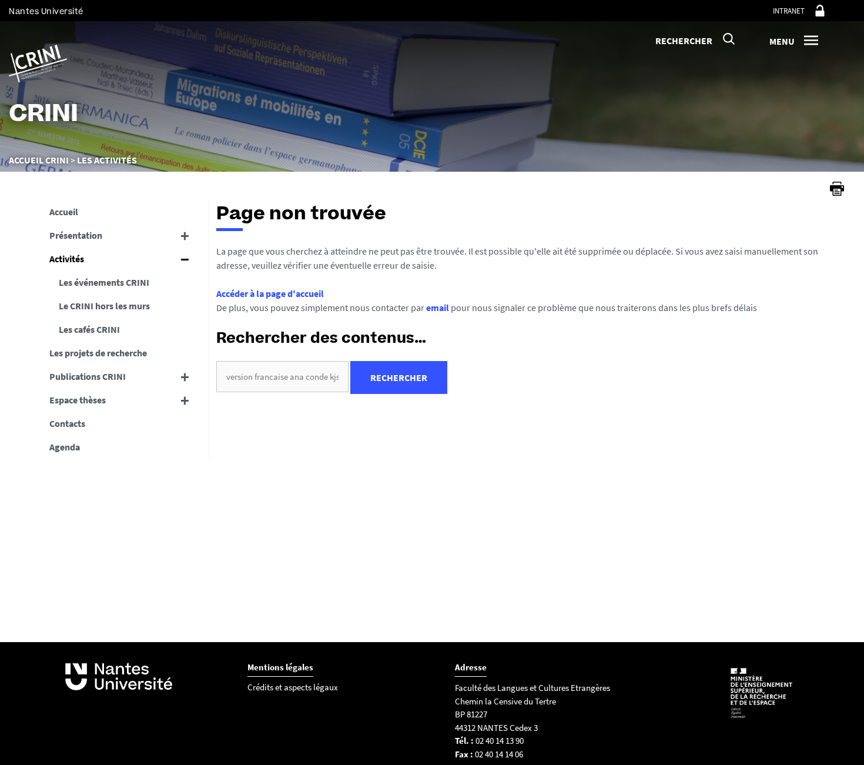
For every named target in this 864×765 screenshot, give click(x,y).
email (437, 307)
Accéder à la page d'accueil (270, 293)
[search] (282, 376)
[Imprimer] (837, 188)
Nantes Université (46, 11)
